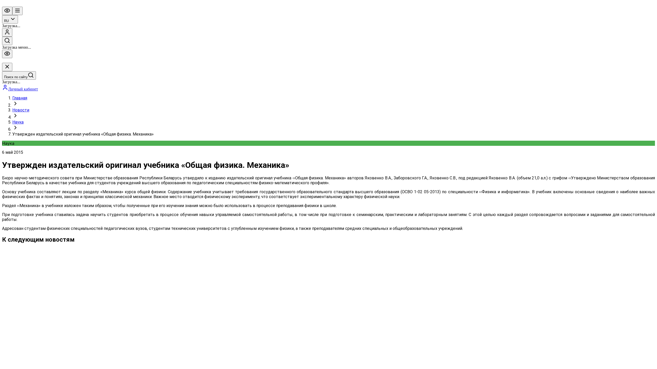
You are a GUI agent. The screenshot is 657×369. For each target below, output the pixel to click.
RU (6, 21)
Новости (20, 110)
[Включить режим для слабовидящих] (7, 11)
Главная (19, 98)
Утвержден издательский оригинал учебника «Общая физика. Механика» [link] (83, 134)
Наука (18, 122)
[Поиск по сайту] (7, 41)
